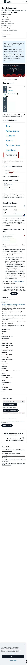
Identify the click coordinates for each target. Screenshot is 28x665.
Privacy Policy (13, 653)
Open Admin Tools (6, 21)
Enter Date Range (5, 28)
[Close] (24, 645)
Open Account (5, 19)
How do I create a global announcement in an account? (13, 456)
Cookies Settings (13, 660)
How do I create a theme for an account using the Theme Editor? (13, 464)
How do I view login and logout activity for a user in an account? (13, 450)
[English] (7, 1)
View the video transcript (10, 79)
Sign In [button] (14, 293)
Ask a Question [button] (7, 425)
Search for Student (6, 25)
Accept (13, 656)
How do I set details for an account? (11, 453)
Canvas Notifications (19, 281)
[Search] (23, 1)
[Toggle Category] (1, 297)
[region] (13, 654)
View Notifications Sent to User (9, 30)
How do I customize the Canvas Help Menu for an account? (14, 460)
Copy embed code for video (11, 410)
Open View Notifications (7, 23)
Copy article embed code (10, 404)
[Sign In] (26, 1)
